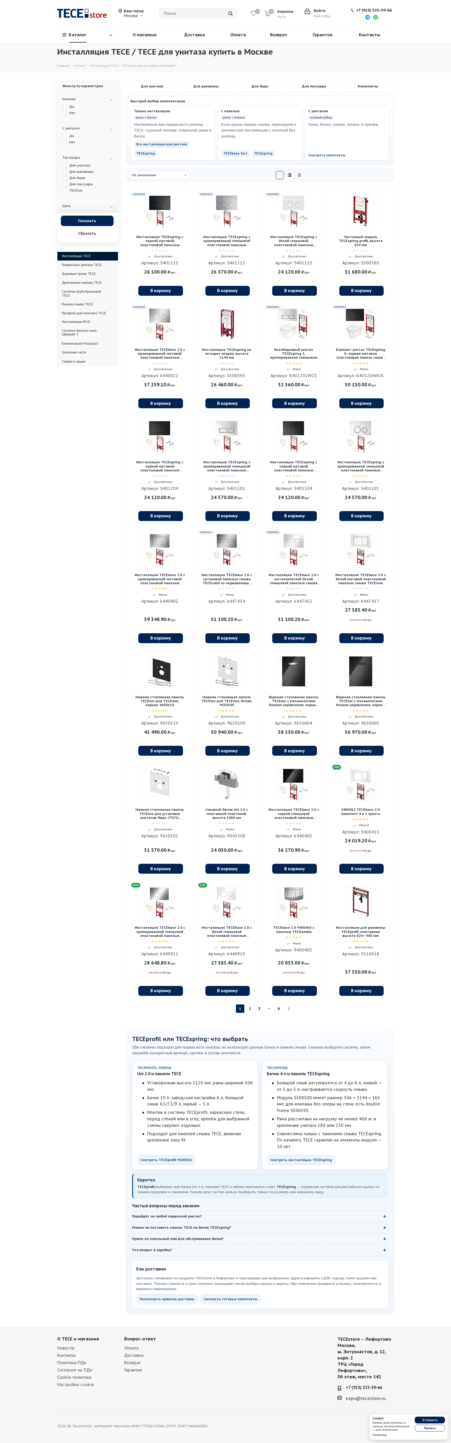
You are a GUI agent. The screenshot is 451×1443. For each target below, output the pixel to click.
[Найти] (230, 13)
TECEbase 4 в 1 (235, 153)
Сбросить (87, 233)
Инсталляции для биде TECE (260, 86)
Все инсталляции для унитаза (161, 144)
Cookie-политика (74, 1377)
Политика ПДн (71, 1362)
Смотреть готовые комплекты (230, 1299)
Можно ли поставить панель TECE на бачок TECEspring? (181, 1227)
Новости (65, 1348)
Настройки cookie (75, 1384)
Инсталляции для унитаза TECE (152, 86)
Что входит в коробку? (152, 1250)
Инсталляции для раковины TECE (206, 86)
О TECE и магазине (78, 1339)
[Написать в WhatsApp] (375, 17)
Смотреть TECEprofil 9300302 (166, 1160)
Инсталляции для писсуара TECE (313, 86)
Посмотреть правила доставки (167, 1299)
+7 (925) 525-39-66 (374, 10)
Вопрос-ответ (140, 1339)
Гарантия (133, 1370)
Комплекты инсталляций (367, 86)
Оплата (131, 1348)
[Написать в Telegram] (367, 17)
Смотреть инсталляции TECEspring (301, 1160)
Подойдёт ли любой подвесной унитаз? (167, 1216)
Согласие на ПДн (74, 1370)
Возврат (132, 1362)
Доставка (134, 1355)
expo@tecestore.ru (366, 1398)
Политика (379, 1435)
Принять (430, 1428)
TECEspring (145, 153)
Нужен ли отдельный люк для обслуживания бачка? (178, 1239)
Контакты (66, 1355)
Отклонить (430, 1420)
